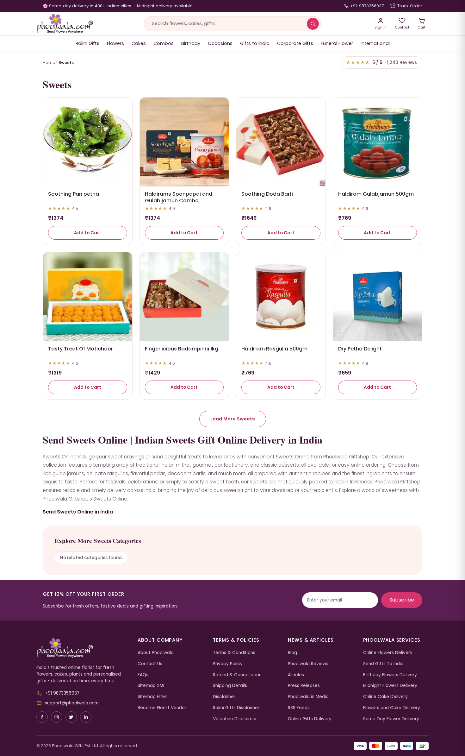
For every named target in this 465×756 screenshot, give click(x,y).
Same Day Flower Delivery (391, 719)
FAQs (143, 675)
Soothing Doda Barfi (267, 194)
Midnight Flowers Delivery (390, 686)
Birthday (190, 43)
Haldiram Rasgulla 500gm (274, 348)
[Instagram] (56, 717)
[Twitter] (71, 717)
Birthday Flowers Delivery (390, 675)
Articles (296, 675)
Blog (292, 653)
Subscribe (401, 599)
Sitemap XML (151, 686)
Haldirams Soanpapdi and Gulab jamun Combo (178, 197)
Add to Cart (87, 233)
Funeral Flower (337, 43)
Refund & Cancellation (237, 675)
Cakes (139, 43)
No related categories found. (91, 558)
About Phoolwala (156, 653)
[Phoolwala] (82, 648)
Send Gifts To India (383, 664)
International (375, 43)
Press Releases (304, 686)
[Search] (313, 24)
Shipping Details (230, 686)
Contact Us (150, 664)
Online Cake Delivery (385, 697)
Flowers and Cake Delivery (391, 708)
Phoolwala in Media (308, 697)
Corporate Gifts (295, 43)
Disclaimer (224, 697)
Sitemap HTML (153, 697)
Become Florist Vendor (162, 708)
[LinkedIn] (85, 717)
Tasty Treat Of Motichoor (80, 348)
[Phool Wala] (64, 23)
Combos (163, 43)
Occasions (220, 43)
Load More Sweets (232, 419)
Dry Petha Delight (360, 348)
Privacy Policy (228, 664)
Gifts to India (255, 43)
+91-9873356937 (367, 6)
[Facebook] (42, 717)
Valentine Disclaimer (235, 719)
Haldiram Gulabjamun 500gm (376, 194)
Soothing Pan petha (73, 194)
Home (49, 63)
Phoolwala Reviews (308, 664)
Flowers (115, 43)
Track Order (409, 6)
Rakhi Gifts (87, 43)
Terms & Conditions (234, 653)
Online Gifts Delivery (310, 719)
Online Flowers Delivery (387, 653)
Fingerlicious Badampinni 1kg (181, 348)
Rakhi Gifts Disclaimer (236, 708)
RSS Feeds (299, 708)
